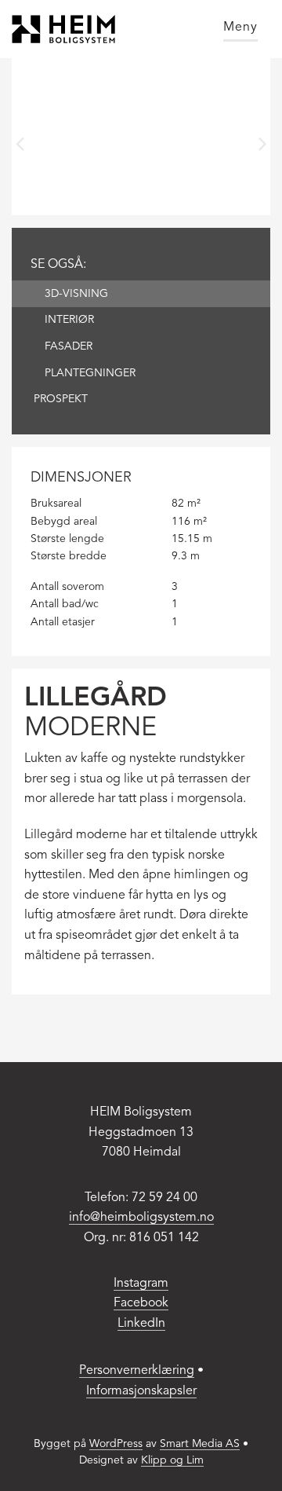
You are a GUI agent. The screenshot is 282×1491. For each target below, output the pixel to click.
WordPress (116, 1443)
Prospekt (61, 399)
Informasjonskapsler (141, 1391)
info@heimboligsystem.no (141, 1217)
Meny (240, 27)
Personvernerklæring (136, 1371)
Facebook (141, 1303)
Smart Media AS (200, 1443)
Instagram (141, 1283)
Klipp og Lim (172, 1460)
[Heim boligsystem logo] (63, 29)
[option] (141, 136)
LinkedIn (141, 1323)
